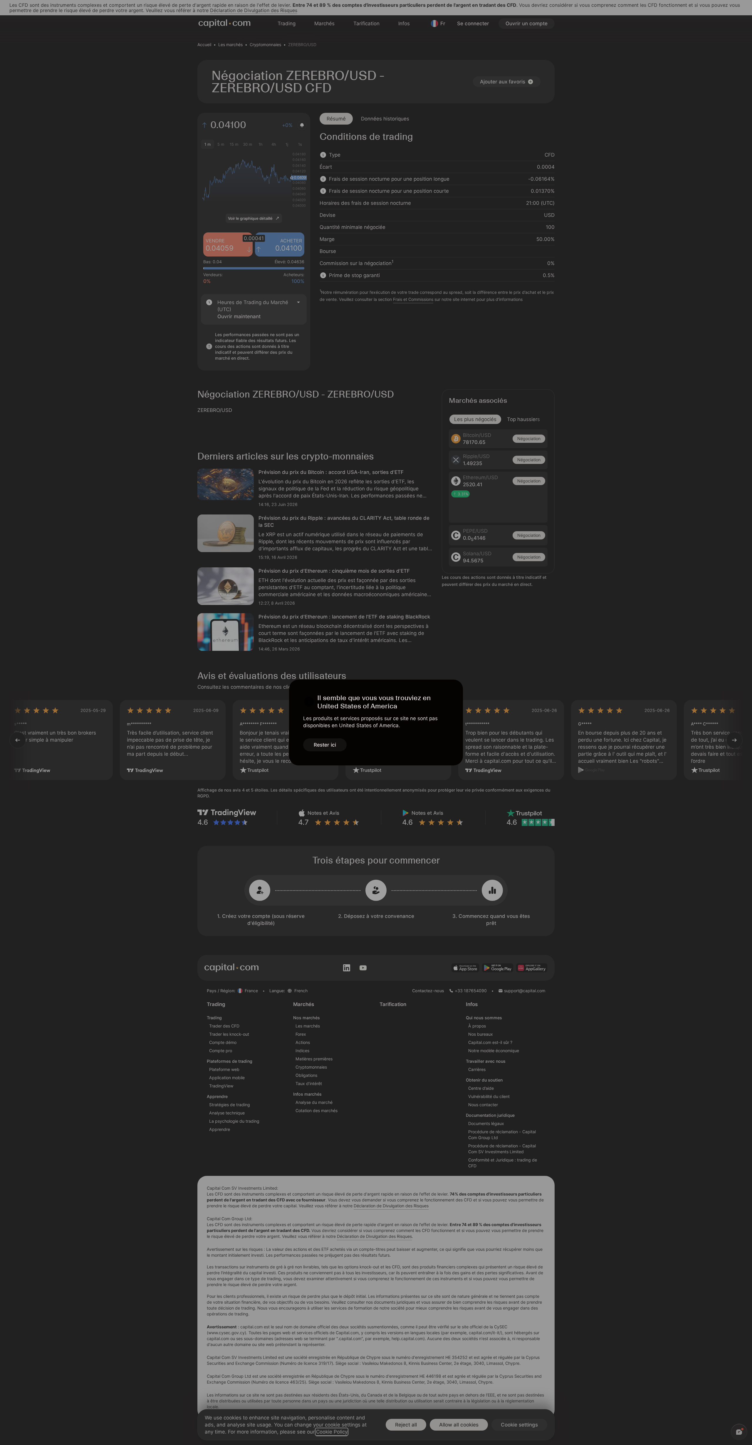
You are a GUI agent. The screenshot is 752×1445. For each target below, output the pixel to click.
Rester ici (325, 745)
